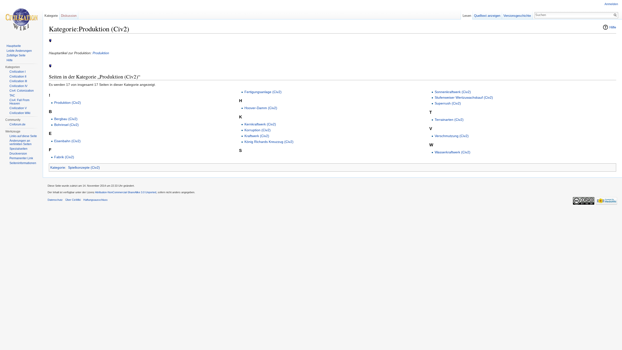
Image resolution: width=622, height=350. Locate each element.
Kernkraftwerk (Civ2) (260, 124)
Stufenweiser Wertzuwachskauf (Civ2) (464, 97)
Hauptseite (14, 46)
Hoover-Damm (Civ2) (260, 108)
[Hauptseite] (21, 19)
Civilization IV (18, 86)
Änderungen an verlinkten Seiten (20, 142)
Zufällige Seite (16, 55)
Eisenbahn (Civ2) (67, 141)
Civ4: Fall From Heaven (19, 101)
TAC (12, 95)
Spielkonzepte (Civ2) (84, 167)
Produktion (101, 53)
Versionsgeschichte (517, 16)
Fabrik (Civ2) (64, 157)
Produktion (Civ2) (67, 103)
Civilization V (18, 108)
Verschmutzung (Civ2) (452, 136)
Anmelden (611, 4)
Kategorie (57, 167)
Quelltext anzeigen (487, 16)
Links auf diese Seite (23, 136)
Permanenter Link (21, 158)
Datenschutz (55, 199)
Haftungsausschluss (95, 199)
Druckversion (18, 153)
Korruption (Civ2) (257, 130)
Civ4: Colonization (21, 90)
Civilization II (17, 76)
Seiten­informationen (22, 163)
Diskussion (69, 16)
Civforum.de (17, 124)
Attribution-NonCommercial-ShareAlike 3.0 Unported (125, 192)
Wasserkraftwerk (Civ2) (452, 152)
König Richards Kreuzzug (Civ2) (269, 142)
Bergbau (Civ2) (66, 119)
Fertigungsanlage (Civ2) (263, 92)
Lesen (467, 16)
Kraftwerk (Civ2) (256, 136)
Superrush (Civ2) (448, 103)
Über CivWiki (73, 199)
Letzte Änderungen (19, 50)
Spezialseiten (18, 148)
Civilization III (18, 81)
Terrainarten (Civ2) (449, 120)
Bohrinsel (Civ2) (66, 125)
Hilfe (612, 27)
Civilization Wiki (19, 113)
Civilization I (17, 71)
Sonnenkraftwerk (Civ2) (453, 92)
